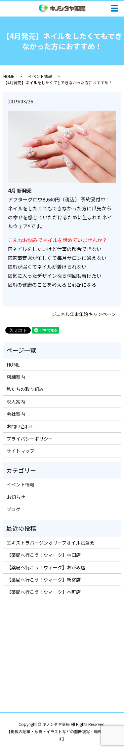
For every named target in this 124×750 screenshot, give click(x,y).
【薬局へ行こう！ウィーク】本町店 (44, 592)
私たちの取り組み (25, 389)
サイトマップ (20, 450)
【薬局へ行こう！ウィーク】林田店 (44, 555)
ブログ (14, 509)
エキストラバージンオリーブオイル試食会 (50, 542)
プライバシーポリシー (30, 438)
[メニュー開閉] (114, 8)
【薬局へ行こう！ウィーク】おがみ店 (46, 567)
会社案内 (16, 414)
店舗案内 (16, 377)
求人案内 (16, 401)
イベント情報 (40, 76)
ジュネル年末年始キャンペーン (84, 314)
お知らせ (16, 497)
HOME (8, 76)
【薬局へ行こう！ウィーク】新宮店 (44, 579)
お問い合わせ (20, 426)
